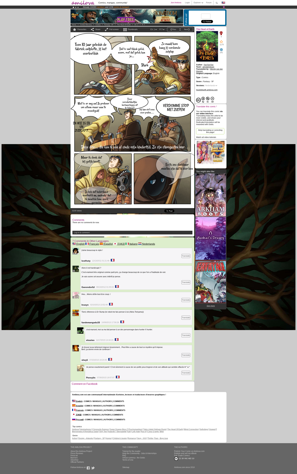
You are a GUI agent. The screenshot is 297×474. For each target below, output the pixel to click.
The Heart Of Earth (175, 429)
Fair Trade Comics (182, 455)
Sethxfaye (204, 429)
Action (74, 438)
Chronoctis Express (100, 429)
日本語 (121, 244)
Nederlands (148, 244)
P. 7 (143, 25)
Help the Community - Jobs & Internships (139, 453)
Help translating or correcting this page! (210, 131)
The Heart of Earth (124, 25)
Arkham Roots (160, 429)
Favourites (81, 29)
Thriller (151, 438)
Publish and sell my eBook (185, 453)
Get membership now (134, 7)
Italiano (133, 244)
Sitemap (125, 467)
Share (97, 29)
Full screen (114, 29)
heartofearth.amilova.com (206, 90)
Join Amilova (176, 3)
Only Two (103, 431)
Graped (212, 429)
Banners (74, 458)
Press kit (74, 455)
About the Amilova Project (81, 451)
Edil (129, 431)
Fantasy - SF (108, 25)
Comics (98, 25)
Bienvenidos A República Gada (85, 431)
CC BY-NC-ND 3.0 (186, 458)
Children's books (120, 438)
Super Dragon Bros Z (119, 429)
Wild (162, 431)
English (80, 244)
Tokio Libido (148, 429)
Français (94, 244)
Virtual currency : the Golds (133, 458)
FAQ (124, 455)
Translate (186, 256)
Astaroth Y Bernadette (117, 431)
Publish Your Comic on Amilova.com (189, 451)
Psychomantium (135, 429)
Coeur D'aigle (153, 431)
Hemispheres (85, 429)
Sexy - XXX (141, 438)
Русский (79, 420)
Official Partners (77, 462)
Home (74, 25)
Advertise (74, 460)
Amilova (75, 429)
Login (187, 3)
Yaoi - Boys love (161, 438)
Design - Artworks (85, 438)
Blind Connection (191, 429)
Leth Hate (136, 431)
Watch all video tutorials (206, 137)
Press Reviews (77, 453)
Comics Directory (86, 25)
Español (108, 244)
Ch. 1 (136, 25)
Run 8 (143, 431)
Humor (109, 438)
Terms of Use (127, 460)
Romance (132, 438)
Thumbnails (133, 29)
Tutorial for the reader (131, 451)
